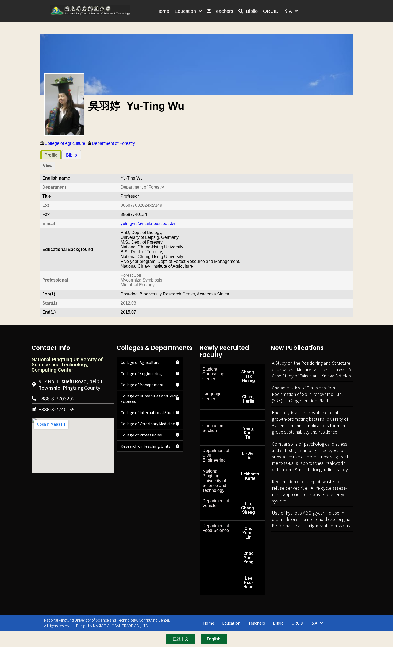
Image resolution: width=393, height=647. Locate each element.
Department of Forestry (113, 143)
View (47, 165)
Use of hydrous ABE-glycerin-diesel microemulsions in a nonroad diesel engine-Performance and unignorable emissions (312, 519)
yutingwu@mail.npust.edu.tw (148, 223)
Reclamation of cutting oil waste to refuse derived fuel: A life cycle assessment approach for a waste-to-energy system (309, 491)
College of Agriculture (64, 143)
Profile (50, 155)
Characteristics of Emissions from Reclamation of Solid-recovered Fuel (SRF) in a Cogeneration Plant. (307, 394)
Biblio (71, 155)
